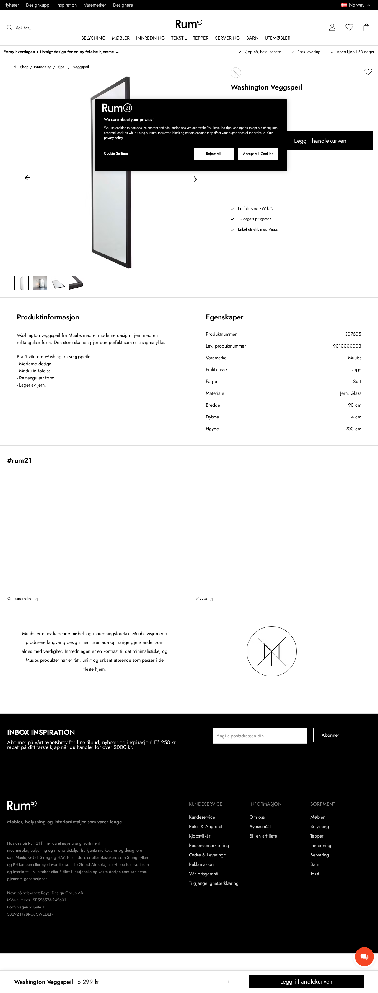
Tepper (316, 836)
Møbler (317, 817)
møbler (22, 850)
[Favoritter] (349, 27)
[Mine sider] (332, 27)
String (45, 857)
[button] (357, 5)
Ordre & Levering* (207, 855)
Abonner (330, 735)
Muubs (354, 357)
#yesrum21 (260, 826)
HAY (61, 857)
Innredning (320, 845)
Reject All (213, 153)
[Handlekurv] (366, 27)
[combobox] (355, 5)
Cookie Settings (116, 153)
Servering (319, 855)
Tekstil (316, 874)
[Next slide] (194, 178)
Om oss (257, 817)
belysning (38, 850)
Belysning (319, 826)
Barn (314, 864)
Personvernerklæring (209, 845)
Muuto (21, 857)
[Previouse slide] (27, 178)
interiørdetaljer (67, 850)
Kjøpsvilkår (199, 836)
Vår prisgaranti (203, 874)
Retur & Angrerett (206, 826)
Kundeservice (202, 817)
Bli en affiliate (263, 836)
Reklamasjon (201, 864)
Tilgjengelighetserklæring (214, 883)
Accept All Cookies (258, 153)
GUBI (33, 857)
